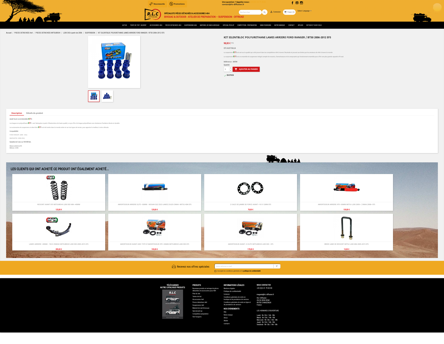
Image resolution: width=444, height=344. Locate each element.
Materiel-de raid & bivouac (201, 308)
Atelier (300, 25)
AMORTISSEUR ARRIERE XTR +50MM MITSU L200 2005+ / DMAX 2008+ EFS (346, 204)
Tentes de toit (197, 296)
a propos (227, 323)
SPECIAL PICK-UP (228, 25)
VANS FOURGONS (265, 25)
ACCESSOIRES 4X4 (156, 25)
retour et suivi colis (314, 25)
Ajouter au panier (246, 69)
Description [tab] (16, 113)
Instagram (301, 3)
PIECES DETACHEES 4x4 (173, 25)
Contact (291, 25)
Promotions (179, 4)
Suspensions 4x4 (198, 305)
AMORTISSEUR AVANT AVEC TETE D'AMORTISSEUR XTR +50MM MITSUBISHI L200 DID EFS (154, 244)
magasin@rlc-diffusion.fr (265, 294)
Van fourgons (197, 317)
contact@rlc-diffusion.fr (233, 4)
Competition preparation (200, 314)
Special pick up (197, 311)
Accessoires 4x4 (198, 299)
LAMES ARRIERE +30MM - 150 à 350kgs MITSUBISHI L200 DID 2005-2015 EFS (58, 244)
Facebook (292, 3)
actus (124, 25)
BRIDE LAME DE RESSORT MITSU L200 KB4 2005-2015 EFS (346, 244)
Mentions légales (229, 288)
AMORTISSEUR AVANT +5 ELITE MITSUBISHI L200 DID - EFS (250, 244)
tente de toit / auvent (138, 25)
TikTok (306, 3)
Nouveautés (159, 4)
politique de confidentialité (252, 271)
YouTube (297, 3)
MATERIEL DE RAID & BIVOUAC (210, 25)
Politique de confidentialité (232, 291)
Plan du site (196, 294)
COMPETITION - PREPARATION (247, 25)
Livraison (227, 294)
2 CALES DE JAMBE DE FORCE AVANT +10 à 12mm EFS (250, 204)
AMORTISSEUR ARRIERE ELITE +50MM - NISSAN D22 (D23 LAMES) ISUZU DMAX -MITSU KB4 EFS (154, 204)
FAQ (225, 312)
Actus (226, 318)
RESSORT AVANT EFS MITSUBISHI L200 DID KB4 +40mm (58, 204)
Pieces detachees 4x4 (200, 302)
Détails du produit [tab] (34, 113)
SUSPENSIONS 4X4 (190, 25)
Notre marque (279, 25)
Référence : (228, 62)
